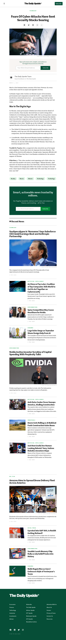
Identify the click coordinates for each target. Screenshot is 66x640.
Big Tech (12, 476)
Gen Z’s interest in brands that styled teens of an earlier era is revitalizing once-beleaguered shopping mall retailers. (42, 578)
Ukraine (30, 178)
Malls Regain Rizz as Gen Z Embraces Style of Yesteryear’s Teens (41, 571)
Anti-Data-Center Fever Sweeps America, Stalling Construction (42, 403)
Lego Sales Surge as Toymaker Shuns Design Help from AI (41, 331)
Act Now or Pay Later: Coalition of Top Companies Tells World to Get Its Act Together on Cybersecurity (41, 288)
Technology (33, 10)
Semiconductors (32, 307)
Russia (22, 178)
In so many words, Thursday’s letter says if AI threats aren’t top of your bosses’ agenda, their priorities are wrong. (41, 296)
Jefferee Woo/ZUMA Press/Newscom (50, 513)
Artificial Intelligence (36, 281)
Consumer (30, 327)
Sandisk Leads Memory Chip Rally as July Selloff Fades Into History (40, 554)
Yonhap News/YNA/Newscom (51, 385)
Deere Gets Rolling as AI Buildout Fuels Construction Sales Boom (42, 424)
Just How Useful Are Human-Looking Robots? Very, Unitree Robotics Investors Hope (41, 448)
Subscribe (45, 68)
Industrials (31, 420)
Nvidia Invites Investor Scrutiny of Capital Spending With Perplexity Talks (30, 353)
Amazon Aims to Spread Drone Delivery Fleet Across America (32, 481)
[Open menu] (4, 3)
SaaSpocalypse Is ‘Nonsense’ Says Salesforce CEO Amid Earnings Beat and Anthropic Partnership (32, 233)
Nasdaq (13, 178)
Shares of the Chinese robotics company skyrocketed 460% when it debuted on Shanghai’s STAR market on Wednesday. (40, 455)
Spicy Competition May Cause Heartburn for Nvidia (41, 311)
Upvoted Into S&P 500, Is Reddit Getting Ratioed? (42, 531)
